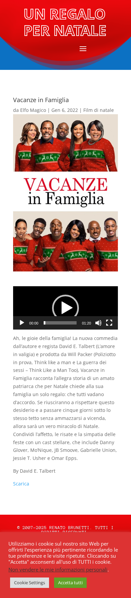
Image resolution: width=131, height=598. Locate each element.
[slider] (60, 323)
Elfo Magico (33, 110)
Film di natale (98, 110)
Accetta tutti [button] (70, 583)
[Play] (21, 322)
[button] (65, 308)
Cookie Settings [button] (29, 583)
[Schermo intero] (109, 322)
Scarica (21, 483)
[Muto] (98, 322)
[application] (65, 308)
